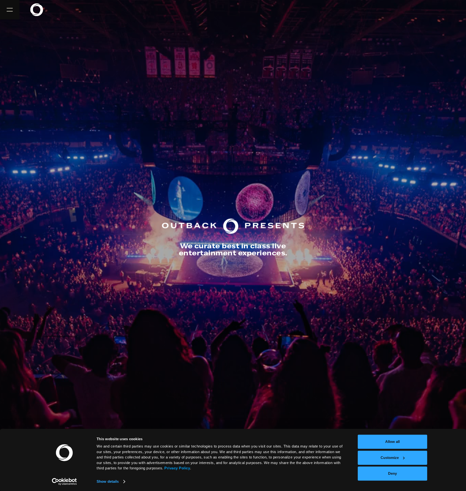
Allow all (392, 441)
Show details (108, 481)
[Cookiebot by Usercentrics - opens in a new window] (64, 481)
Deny (392, 473)
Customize (390, 458)
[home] (39, 9)
